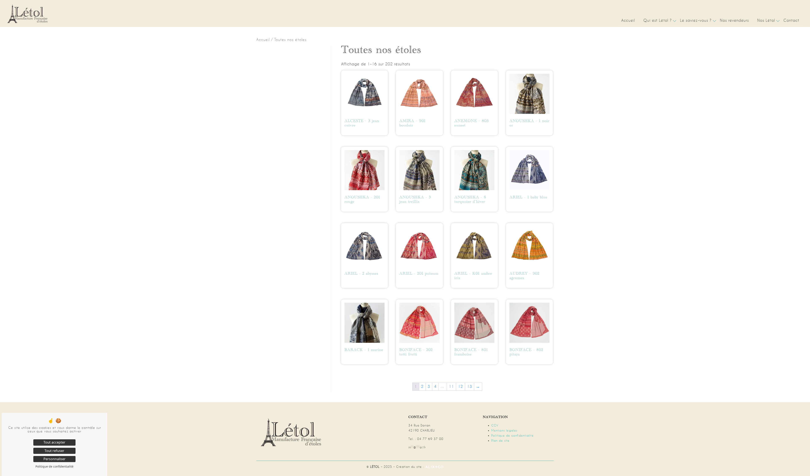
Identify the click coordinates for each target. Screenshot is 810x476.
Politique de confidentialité (512, 435)
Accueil (628, 20)
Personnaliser (54, 459)
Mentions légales (504, 430)
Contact (791, 20)
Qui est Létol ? (657, 20)
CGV (494, 425)
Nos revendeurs (734, 20)
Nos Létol (766, 20)
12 (460, 386)
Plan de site (500, 440)
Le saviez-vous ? (695, 20)
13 (469, 386)
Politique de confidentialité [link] (54, 466)
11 (451, 386)
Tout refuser (54, 450)
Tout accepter (54, 442)
